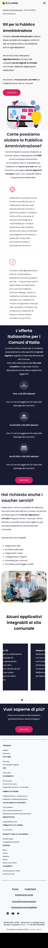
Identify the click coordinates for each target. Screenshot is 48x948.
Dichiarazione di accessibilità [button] (24, 907)
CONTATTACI (12, 93)
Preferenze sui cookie (24, 895)
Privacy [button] (15, 889)
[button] (44, 3)
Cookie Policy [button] (30, 889)
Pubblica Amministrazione (13, 10)
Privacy (32, 929)
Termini (39, 929)
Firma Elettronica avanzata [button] (24, 901)
